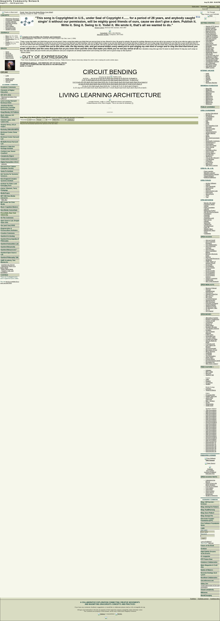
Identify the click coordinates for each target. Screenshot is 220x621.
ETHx (207, 124)
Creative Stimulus (10, 21)
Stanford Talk (210, 375)
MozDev (208, 189)
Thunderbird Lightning (212, 61)
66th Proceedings (211, 416)
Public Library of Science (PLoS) (211, 262)
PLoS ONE (209, 264)
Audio (207, 73)
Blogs (7, 36)
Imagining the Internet (8, 264)
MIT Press (209, 297)
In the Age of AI (210, 344)
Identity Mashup (210, 133)
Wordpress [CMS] (211, 64)
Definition (208, 370)
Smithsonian (209, 280)
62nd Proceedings (211, 422)
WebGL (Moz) (208, 229)
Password (204, 534)
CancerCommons (211, 131)
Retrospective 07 (211, 450)
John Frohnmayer (27, 38)
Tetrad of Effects (211, 390)
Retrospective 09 (211, 447)
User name (204, 530)
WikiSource (209, 97)
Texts (207, 81)
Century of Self (210, 321)
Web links (212, 6)
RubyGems (209, 192)
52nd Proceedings (211, 437)
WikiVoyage (209, 102)
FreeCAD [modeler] (212, 35)
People (7, 42)
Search (204, 9)
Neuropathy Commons (213, 141)
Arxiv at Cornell (210, 240)
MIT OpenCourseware (212, 138)
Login (7, 75)
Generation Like (210, 336)
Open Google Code (212, 191)
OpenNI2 (207, 215)
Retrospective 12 (211, 442)
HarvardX (209, 127)
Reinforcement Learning (211, 174)
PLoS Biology (210, 266)
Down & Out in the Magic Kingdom (211, 484)
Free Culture (209, 488)
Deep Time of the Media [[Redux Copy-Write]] (39, 12)
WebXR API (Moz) (209, 230)
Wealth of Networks (212, 495)
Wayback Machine (211, 82)
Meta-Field (8, 25)
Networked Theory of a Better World (8, 267)
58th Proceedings (211, 428)
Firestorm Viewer (209, 204)
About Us (8, 53)
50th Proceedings (211, 440)
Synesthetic (103, 33)
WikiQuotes (209, 96)
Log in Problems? (206, 541)
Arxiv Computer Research (210, 242)
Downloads (204, 6)
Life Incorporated (211, 348)
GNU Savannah (210, 186)
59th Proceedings (211, 427)
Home (7, 52)
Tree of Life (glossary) (212, 158)
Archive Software (211, 183)
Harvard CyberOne (212, 294)
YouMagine (207, 233)
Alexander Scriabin (103, 34)
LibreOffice (209, 41)
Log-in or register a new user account (63, 117)
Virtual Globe (210, 404)
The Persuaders (211, 356)
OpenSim (207, 216)
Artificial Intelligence (210, 177)
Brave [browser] (211, 31)
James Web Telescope (209, 398)
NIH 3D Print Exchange (211, 212)
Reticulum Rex (210, 473)
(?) (132, 103)
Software (208, 79)
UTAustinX (209, 161)
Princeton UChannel (212, 303)
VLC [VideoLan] (210, 63)
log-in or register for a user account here (9, 282)
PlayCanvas (208, 219)
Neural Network (209, 176)
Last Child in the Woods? (210, 346)
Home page (195, 6)
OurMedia (209, 353)
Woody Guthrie (99, 27)
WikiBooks (209, 90)
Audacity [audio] (210, 28)
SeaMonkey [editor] (212, 57)
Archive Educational (212, 113)
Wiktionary (209, 104)
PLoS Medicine (210, 274)
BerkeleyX (209, 115)
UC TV (208, 309)
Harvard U (209, 130)
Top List (7, 82)
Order (50, 120)
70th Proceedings (211, 410)
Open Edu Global (211, 145)
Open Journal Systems (210, 147)
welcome (4, 164)
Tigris (207, 195)
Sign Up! (211, 543)
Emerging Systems (11, 23)
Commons (209, 119)
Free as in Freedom (212, 486)
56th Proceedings (211, 431)
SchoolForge (210, 154)
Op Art (208, 402)
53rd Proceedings (211, 436)
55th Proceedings (211, 433)
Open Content (210, 491)
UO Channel (209, 311)
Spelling (208, 384)
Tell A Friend (9, 80)
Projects (8, 43)
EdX (207, 121)
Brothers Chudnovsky (212, 319)
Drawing (208, 381)
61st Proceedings (211, 424)
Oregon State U (210, 153)
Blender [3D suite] (211, 29)
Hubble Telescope (211, 396)
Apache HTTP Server (212, 26)
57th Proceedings (211, 430)
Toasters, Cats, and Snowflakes (6, 271)
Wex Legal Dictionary (212, 281)
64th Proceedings (211, 419)
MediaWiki (209, 46)
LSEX (207, 135)
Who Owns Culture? (212, 363)
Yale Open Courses (212, 165)
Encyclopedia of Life (212, 125)
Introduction (9, 55)
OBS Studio (209, 54)
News (7, 37)
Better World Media (7, 269)
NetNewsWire (210, 51)
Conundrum (209, 322)
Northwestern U (210, 142)
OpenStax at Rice (211, 150)
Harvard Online (210, 128)
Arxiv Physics (210, 249)
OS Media (209, 354)
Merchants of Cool (211, 350)
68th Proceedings (211, 413)
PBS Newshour (210, 302)
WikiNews (209, 93)
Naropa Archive (210, 300)
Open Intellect (9, 26)
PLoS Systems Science (210, 276)
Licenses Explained (210, 472)
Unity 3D (206, 227)
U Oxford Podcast (211, 299)
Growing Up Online (211, 339)
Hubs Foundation (209, 207)
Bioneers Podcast (211, 288)
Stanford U (209, 156)
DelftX (207, 122)
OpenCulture (210, 144)
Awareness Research (12, 18)
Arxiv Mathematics (211, 244)
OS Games (209, 382)
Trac (207, 197)
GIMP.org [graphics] (212, 37)
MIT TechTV (209, 295)
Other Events (9, 58)
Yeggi (205, 232)
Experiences (9, 56)
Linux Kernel (209, 43)
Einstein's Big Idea (211, 327)
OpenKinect (207, 213)
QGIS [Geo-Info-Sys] (212, 55)
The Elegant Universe (212, 328)
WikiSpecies (209, 99)
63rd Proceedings (211, 421)
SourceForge (210, 194)
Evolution (208, 330)
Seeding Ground (10, 29)
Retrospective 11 (211, 444)
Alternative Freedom (212, 318)
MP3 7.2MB (209, 372)
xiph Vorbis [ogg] (211, 66)
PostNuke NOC (214, 598)
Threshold (23, 120)
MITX (207, 139)
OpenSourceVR (209, 218)
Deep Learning (208, 171)
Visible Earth (209, 405)
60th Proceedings (211, 425)
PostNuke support (203, 598)
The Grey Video (210, 337)
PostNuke (193, 598)
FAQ (218, 6)
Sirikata (206, 221)
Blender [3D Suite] (209, 203)
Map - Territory (210, 401)
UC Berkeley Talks (211, 308)
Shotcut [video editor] (212, 58)
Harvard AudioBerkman (210, 290)
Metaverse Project (209, 210)
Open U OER (210, 151)
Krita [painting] (210, 40)
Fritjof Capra (209, 334)
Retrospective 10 (211, 445)
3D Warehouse (208, 226)
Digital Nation (210, 325)
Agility (207, 379)
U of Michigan (210, 159)
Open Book (209, 489)
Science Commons (211, 278)
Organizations (9, 39)
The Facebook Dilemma (210, 332)
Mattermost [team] (211, 44)
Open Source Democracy (210, 493)
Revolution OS (210, 362)
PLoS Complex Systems (210, 268)
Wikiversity (209, 101)
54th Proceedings (211, 434)
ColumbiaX (209, 118)
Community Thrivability (12, 20)
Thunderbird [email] (211, 60)
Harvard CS (209, 292)
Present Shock (210, 359)
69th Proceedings (211, 411)
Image (207, 75)
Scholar (208, 78)
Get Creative (210, 470)
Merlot (207, 136)
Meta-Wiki (209, 88)
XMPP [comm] (210, 67)
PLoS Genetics (210, 272)
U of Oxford (209, 162)
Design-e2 (209, 324)
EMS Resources (211, 32)
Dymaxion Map (210, 395)
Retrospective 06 (211, 451)
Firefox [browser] (211, 34)
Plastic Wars (209, 357)
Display (33, 120)
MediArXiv (209, 260)
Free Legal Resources (212, 258)
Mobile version (9, 78)
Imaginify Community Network (19, 1)
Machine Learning (209, 173)
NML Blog (4, 200)
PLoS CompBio (210, 270)
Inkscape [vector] (211, 38)
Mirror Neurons (210, 351)
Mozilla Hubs (210, 49)
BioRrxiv (208, 257)
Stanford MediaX (211, 305)
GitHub (208, 185)
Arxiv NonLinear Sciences (211, 247)
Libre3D (206, 209)
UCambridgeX (210, 116)
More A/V (208, 373)
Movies (208, 76)
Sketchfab (207, 223)
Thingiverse (207, 224)
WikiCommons (210, 91)
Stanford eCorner (211, 306)
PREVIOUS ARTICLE (30, 63)
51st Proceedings (211, 439)
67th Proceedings (211, 414)
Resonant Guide (10, 28)
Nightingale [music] (211, 52)
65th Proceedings (211, 418)
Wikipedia (208, 94)
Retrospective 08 (211, 448)
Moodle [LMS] (210, 47)
